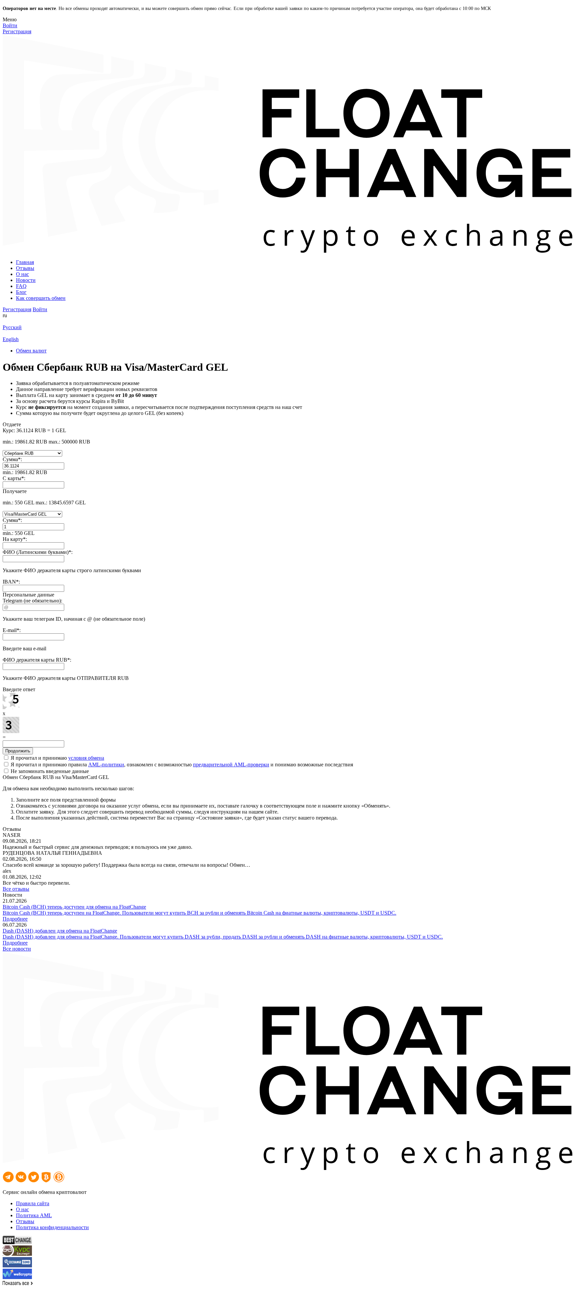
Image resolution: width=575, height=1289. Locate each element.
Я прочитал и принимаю (56, 758)
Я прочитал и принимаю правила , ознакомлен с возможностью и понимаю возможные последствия (181, 764)
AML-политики (106, 764)
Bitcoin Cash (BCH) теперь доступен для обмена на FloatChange (74, 907)
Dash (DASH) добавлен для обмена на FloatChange (60, 931)
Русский (12, 327)
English (11, 339)
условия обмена (86, 758)
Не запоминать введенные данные (49, 771)
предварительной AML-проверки (231, 764)
